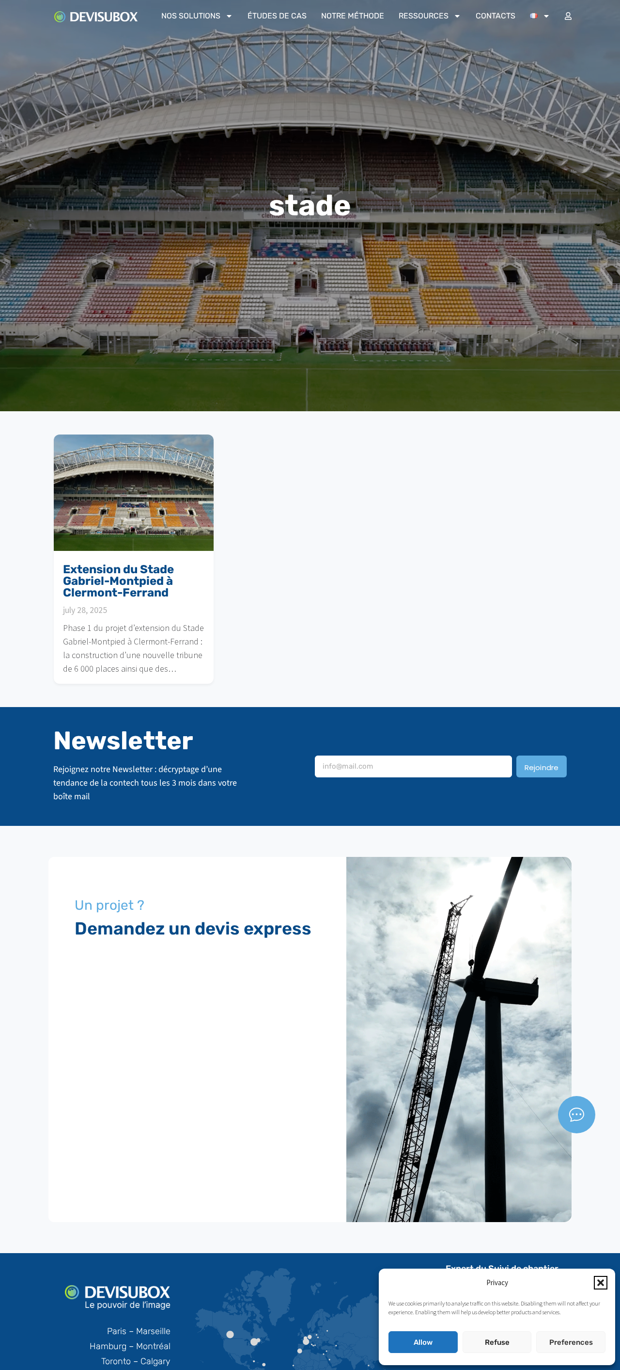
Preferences (571, 1342)
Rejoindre (542, 767)
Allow (423, 1342)
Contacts (495, 15)
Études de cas (277, 15)
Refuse (497, 1342)
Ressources (424, 15)
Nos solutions (190, 15)
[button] (600, 1283)
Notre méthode (352, 15)
